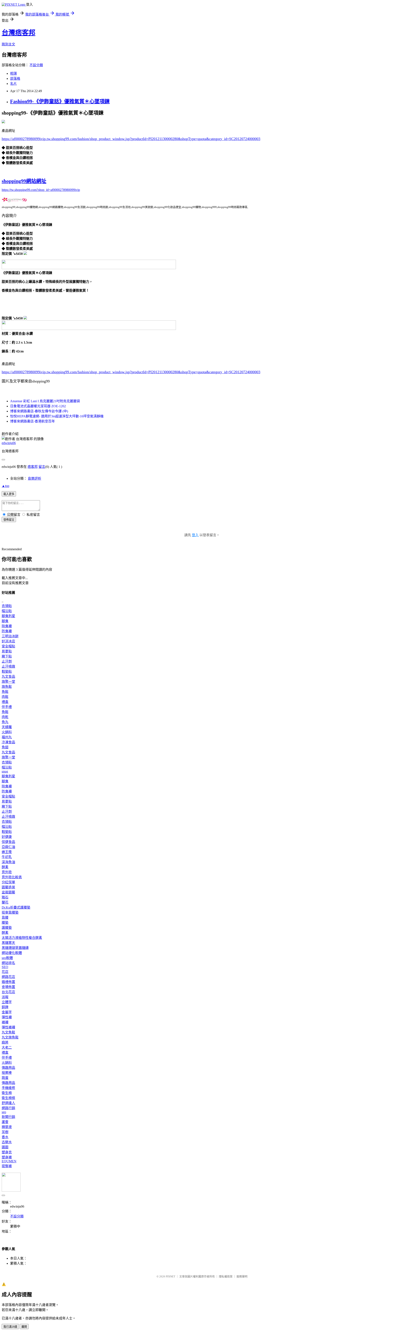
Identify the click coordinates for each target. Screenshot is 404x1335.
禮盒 (5, 702)
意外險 (7, 872)
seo (4, 1112)
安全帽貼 (8, 646)
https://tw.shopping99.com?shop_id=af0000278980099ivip (41, 190)
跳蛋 (5, 1078)
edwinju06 (9, 443)
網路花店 (8, 977)
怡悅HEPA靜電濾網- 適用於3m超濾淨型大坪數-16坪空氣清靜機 (57, 416)
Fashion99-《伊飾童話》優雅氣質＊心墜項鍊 (60, 101)
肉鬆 (5, 697)
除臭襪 (7, 626)
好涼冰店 (8, 641)
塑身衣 (7, 1152)
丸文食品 (8, 676)
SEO (5, 967)
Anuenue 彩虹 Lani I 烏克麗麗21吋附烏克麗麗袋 (45, 401)
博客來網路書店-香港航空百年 (32, 421)
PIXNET (170, 1276)
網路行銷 (8, 1108)
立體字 (7, 1002)
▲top (5, 486)
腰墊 (5, 922)
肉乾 (5, 717)
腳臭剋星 (8, 616)
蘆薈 (5, 1122)
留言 (42, 466)
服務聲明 (242, 1276)
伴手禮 (7, 707)
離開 (24, 1326)
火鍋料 (7, 732)
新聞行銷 (8, 1117)
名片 (13, 83)
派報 (5, 997)
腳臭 (5, 621)
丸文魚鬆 (8, 1032)
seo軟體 (7, 958)
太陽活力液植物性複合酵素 (22, 937)
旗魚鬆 (7, 686)
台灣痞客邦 (18, 32)
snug (5, 771)
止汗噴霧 (8, 666)
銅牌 (5, 1007)
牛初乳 (7, 857)
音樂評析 (34, 478)
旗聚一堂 (8, 681)
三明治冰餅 (10, 636)
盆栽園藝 (8, 892)
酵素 (5, 867)
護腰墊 (7, 927)
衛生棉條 (8, 1098)
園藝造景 (8, 887)
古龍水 (7, 1142)
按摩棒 (7, 1072)
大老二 (7, 1047)
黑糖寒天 (8, 943)
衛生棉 (7, 1093)
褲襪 (5, 1022)
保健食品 (8, 842)
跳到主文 (8, 44)
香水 (5, 1137)
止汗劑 (7, 661)
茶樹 (5, 1132)
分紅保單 (8, 882)
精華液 (7, 1127)
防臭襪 (7, 631)
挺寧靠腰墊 (10, 912)
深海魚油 (8, 862)
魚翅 (5, 747)
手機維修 (8, 1088)
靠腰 (5, 917)
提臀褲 (7, 1166)
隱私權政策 (226, 1276)
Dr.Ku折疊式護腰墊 (16, 907)
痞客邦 (33, 466)
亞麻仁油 (8, 847)
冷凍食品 (8, 742)
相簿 (13, 73)
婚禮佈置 (8, 982)
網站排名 (8, 963)
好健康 (7, 837)
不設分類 (36, 65)
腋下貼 (7, 656)
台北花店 (8, 992)
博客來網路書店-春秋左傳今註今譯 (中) (39, 411)
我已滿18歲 (10, 1326)
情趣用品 (8, 1067)
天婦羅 (7, 727)
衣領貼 (7, 606)
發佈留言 (8, 519)
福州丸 (7, 737)
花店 (5, 972)
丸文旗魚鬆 (10, 1037)
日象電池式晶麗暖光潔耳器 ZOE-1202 (38, 406)
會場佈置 (8, 987)
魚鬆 (5, 691)
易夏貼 (7, 651)
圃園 (5, 1147)
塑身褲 (7, 1157)
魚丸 (5, 722)
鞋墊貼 (7, 671)
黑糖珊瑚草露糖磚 (15, 948)
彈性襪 (7, 1017)
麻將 (5, 1042)
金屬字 (7, 1012)
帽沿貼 (7, 611)
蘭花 (5, 902)
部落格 (15, 78)
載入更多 (8, 494)
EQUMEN (9, 1161)
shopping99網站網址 (24, 181)
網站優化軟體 (12, 953)
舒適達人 (8, 1103)
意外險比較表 (12, 877)
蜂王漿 (7, 852)
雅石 (5, 897)
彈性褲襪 (8, 1027)
